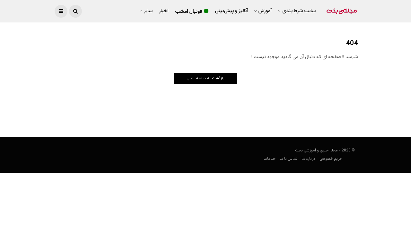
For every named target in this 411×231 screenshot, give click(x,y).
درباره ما (308, 159)
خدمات (269, 159)
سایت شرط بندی (299, 11)
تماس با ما (288, 159)
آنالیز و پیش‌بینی (231, 11)
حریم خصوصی (330, 159)
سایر (148, 11)
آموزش (265, 11)
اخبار (164, 11)
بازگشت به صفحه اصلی (205, 78)
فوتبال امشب (189, 12)
